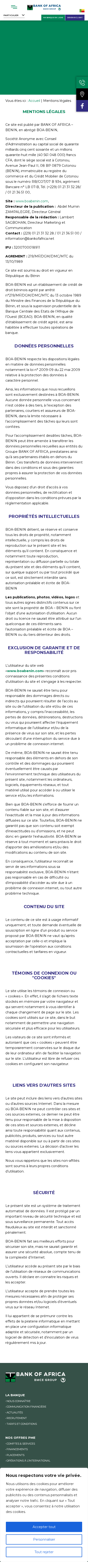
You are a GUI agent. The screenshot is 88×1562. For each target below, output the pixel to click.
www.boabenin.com (31, 201)
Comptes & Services (21, 1443)
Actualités (15, 1412)
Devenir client (75, 18)
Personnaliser (44, 1539)
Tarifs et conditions (22, 1423)
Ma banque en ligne (53, 18)
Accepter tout (44, 1527)
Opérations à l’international (28, 1460)
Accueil (34, 101)
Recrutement (17, 1418)
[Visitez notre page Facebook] (82, 106)
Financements (17, 1449)
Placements (15, 1455)
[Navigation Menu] (14, 7)
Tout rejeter (44, 1552)
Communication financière (26, 1406)
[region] (44, 1515)
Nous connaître (19, 1401)
